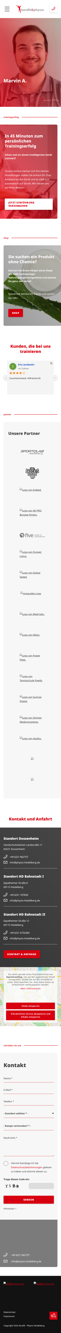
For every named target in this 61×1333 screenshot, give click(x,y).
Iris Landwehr (26, 364)
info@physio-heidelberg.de (25, 862)
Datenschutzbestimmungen (26, 1167)
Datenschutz (9, 1312)
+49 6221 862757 (19, 856)
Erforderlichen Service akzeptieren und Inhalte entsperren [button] (30, 1015)
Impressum (9, 1316)
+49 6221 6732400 (19, 932)
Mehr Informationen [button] (30, 988)
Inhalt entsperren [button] (31, 1006)
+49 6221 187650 (19, 895)
